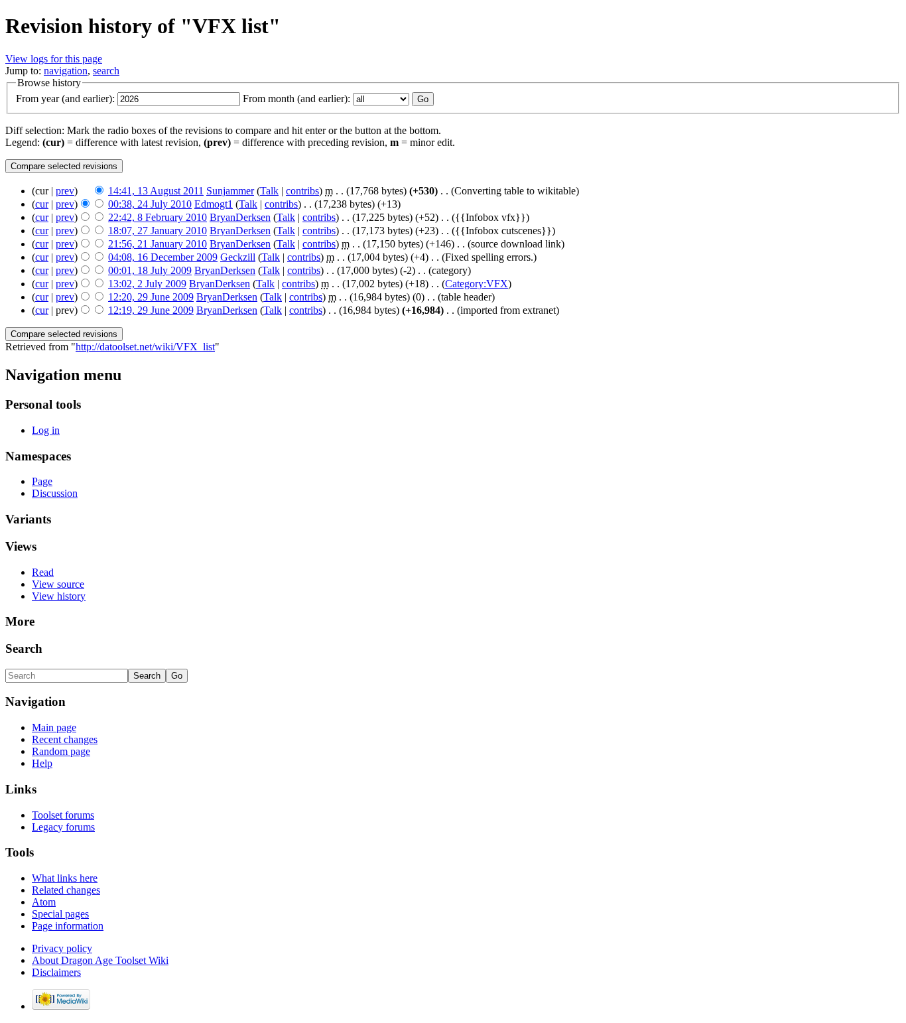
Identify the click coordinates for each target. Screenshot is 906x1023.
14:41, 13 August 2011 (156, 190)
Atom (44, 902)
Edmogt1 (213, 204)
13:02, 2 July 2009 (147, 283)
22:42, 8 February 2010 (157, 217)
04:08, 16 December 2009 (163, 257)
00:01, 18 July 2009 (150, 270)
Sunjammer (230, 190)
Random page (61, 751)
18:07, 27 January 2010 (157, 230)
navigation (66, 70)
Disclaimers (56, 972)
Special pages (60, 914)
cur (41, 204)
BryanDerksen (240, 217)
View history (59, 596)
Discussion (55, 493)
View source (58, 584)
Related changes (66, 890)
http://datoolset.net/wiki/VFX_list (145, 346)
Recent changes (64, 739)
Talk (269, 190)
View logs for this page (53, 58)
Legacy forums (63, 827)
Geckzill (237, 257)
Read (43, 572)
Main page (54, 727)
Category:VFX (476, 283)
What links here (64, 878)
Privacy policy (62, 948)
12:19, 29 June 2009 (151, 310)
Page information (67, 925)
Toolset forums (63, 815)
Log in (46, 430)
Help (42, 763)
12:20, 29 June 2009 (151, 297)
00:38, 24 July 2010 (150, 204)
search (106, 70)
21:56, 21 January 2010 (157, 243)
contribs (302, 190)
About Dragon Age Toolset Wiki (100, 960)
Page (42, 481)
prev (65, 190)
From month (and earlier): (296, 98)
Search (23, 648)
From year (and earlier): (65, 98)
